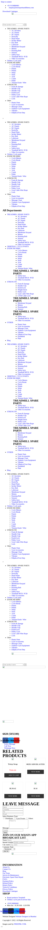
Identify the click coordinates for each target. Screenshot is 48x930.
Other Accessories (17, 59)
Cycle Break (15, 67)
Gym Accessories (17, 105)
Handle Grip (15, 89)
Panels (13, 69)
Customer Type (8, 847)
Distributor (9, 818)
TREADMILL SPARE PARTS (18, 214)
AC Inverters (16, 31)
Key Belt (14, 43)
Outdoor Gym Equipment (20, 109)
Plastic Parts (15, 103)
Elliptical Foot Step (18, 113)
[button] (10, 11)
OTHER (10, 322)
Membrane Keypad (18, 47)
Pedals (13, 71)
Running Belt (16, 51)
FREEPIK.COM (20, 924)
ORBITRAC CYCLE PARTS (18, 246)
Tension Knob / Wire (18, 83)
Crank (13, 79)
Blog (8, 340)
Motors (14, 49)
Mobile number (8, 842)
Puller (13, 81)
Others (30, 818)
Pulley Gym (15, 95)
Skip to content (6, 2)
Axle (13, 77)
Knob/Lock (15, 93)
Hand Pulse (15, 39)
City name (6, 845)
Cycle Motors (16, 65)
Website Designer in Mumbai (26, 916)
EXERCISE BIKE (13, 248)
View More (35, 772)
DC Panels (15, 35)
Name (5, 840)
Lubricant (14, 45)
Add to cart (14, 775)
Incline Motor (16, 41)
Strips (13, 73)
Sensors (14, 53)
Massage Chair (16, 107)
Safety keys (15, 55)
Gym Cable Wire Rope (19, 97)
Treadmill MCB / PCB (19, 57)
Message (6, 828)
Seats (13, 75)
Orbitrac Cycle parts (14, 61)
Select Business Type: (10, 816)
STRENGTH (12, 282)
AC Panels (15, 33)
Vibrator (14, 111)
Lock (13, 99)
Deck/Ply (14, 37)
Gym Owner (21, 818)
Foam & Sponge (17, 87)
